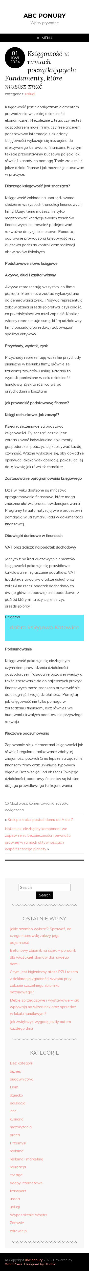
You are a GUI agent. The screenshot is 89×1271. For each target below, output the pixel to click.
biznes (15, 1071)
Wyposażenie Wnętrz (28, 1215)
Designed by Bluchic (40, 1264)
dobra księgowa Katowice (44, 627)
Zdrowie (17, 1222)
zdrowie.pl (18, 1231)
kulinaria (16, 1119)
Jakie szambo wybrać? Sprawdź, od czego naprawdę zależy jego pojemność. (40, 936)
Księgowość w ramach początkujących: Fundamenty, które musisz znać (40, 69)
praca (15, 1135)
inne (13, 1111)
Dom (14, 1087)
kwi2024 (15, 59)
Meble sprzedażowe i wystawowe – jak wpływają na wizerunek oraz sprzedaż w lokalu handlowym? (44, 1007)
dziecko (16, 1095)
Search (44, 895)
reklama (16, 1151)
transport (18, 1191)
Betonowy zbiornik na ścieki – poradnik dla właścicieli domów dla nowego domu (43, 957)
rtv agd (16, 1175)
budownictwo (21, 1079)
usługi (30, 94)
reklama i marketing (26, 1159)
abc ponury (44, 15)
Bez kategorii (21, 1063)
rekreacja (18, 1167)
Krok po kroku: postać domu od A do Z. (41, 819)
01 (15, 53)
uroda (15, 1198)
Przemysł (18, 1143)
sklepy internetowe (26, 1183)
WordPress (13, 1264)
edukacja (17, 1103)
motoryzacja (21, 1127)
